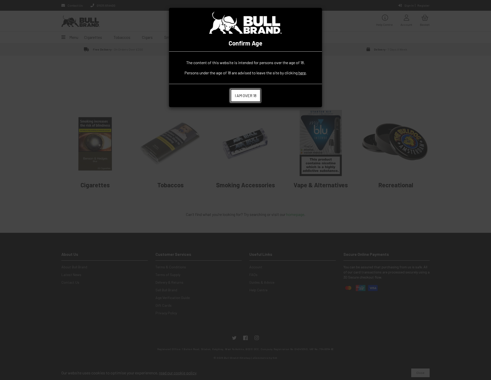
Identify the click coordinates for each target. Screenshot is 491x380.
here (302, 72)
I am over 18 (245, 95)
